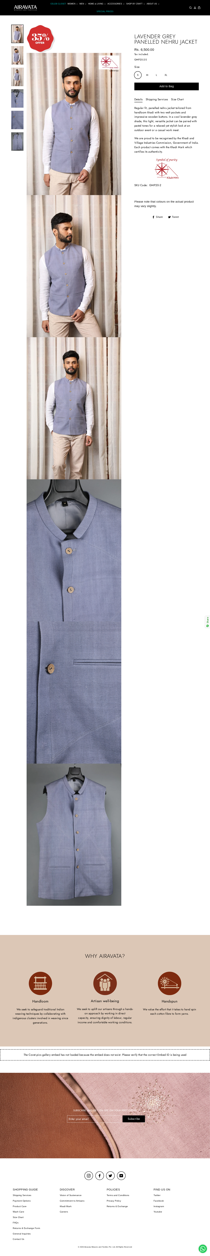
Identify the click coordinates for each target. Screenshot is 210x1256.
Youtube (158, 1211)
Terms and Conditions (118, 1195)
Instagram (159, 1206)
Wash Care (18, 1211)
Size (137, 67)
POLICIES (113, 1189)
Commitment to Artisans (72, 1201)
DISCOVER (67, 1189)
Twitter (157, 1195)
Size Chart (177, 99)
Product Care (19, 1206)
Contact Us (18, 1239)
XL (166, 75)
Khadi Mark (66, 1206)
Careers (64, 1211)
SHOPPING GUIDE (25, 1189)
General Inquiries (22, 1233)
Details (138, 99)
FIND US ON (162, 1189)
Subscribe (134, 1119)
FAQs (15, 1222)
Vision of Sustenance (71, 1195)
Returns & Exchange (117, 1206)
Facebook (159, 1201)
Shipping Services (157, 99)
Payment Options (22, 1201)
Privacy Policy (114, 1201)
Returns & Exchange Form (26, 1228)
